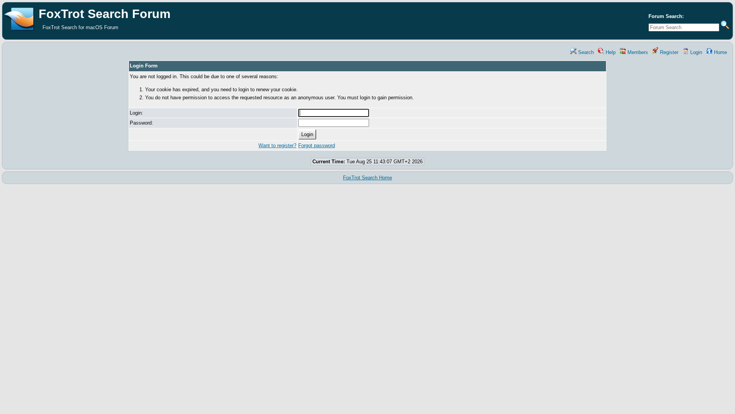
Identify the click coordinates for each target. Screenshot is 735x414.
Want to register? (277, 145)
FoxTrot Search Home (367, 178)
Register (668, 52)
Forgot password (316, 145)
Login (695, 52)
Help (610, 52)
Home (719, 52)
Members (637, 52)
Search (585, 52)
